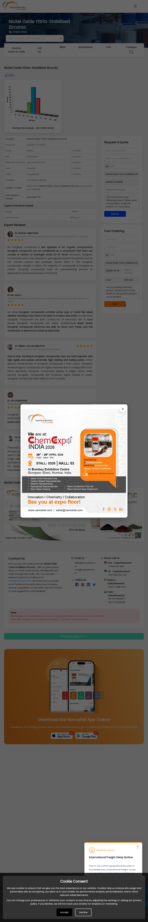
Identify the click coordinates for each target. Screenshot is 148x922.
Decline (83, 912)
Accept (64, 912)
